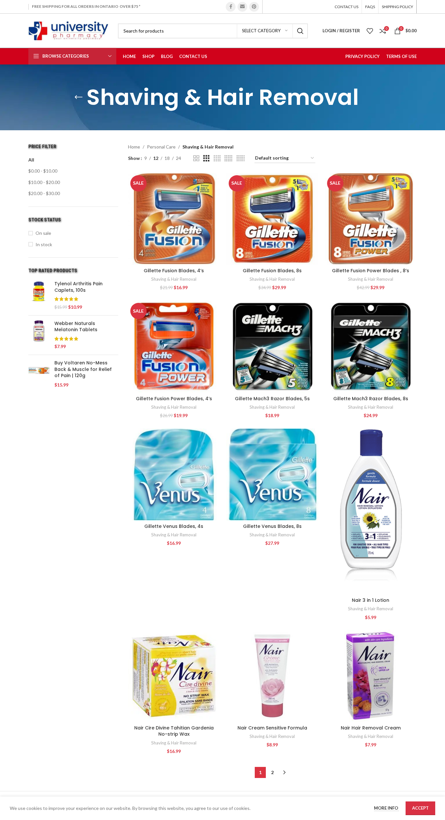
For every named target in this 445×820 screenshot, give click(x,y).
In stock (44, 244)
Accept (420, 808)
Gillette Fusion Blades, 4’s (174, 270)
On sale (43, 233)
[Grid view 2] (196, 158)
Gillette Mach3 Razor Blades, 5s (272, 398)
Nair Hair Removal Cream (371, 728)
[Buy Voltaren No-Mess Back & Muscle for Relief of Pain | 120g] (39, 374)
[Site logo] (68, 30)
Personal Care (161, 146)
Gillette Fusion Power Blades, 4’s (174, 398)
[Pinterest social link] (254, 7)
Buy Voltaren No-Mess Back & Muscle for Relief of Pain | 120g (83, 369)
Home (134, 146)
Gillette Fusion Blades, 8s (272, 270)
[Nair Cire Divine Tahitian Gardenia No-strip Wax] (174, 676)
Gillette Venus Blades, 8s (272, 526)
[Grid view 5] (228, 158)
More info (386, 808)
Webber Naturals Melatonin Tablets (75, 326)
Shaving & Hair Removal (173, 279)
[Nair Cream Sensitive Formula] (272, 676)
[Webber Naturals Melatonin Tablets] (39, 335)
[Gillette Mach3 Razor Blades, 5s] (272, 346)
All (31, 160)
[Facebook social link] (231, 7)
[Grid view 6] (241, 158)
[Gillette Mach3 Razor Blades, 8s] (371, 346)
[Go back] (78, 97)
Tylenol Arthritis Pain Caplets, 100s (78, 287)
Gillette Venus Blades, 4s (173, 526)
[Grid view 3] (206, 158)
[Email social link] (242, 7)
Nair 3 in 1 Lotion (370, 600)
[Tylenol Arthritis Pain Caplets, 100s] (39, 295)
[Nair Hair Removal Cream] (371, 676)
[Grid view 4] (217, 158)
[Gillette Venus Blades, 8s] (272, 474)
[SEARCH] (300, 30)
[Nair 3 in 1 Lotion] (371, 511)
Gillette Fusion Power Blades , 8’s (370, 270)
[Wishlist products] (369, 30)
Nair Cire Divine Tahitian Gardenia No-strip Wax (174, 731)
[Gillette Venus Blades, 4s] (174, 474)
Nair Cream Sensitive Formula (272, 728)
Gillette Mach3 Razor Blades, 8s (370, 398)
